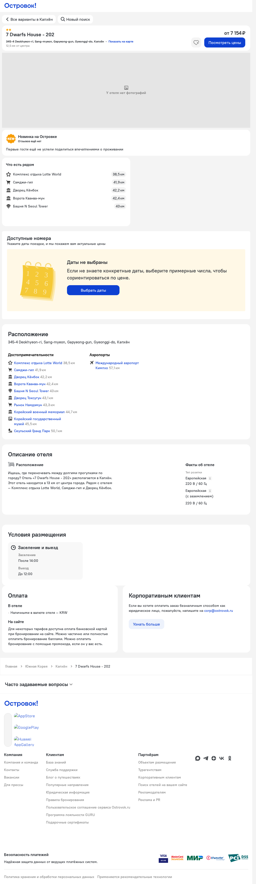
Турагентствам (150, 770)
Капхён (61, 666)
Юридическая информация (68, 792)
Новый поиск (78, 19)
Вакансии (11, 777)
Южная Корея (36, 666)
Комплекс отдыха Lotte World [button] (38, 363)
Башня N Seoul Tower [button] (31, 391)
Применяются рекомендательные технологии (134, 877)
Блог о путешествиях (63, 777)
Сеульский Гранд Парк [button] (32, 431)
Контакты (11, 770)
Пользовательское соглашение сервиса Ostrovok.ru (88, 807)
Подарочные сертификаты (67, 822)
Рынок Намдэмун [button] (28, 405)
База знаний (56, 762)
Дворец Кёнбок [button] (26, 377)
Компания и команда (21, 762)
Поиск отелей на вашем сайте (162, 785)
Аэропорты (100, 354)
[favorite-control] (196, 42)
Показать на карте (120, 41)
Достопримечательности (31, 354)
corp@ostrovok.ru (218, 610)
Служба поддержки (62, 770)
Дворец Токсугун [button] (27, 398)
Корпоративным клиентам (159, 777)
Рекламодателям (152, 792)
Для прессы (13, 785)
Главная (11, 666)
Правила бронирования (65, 800)
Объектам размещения (157, 762)
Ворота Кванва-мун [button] (30, 384)
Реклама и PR (149, 800)
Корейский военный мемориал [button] (39, 412)
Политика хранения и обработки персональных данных (49, 877)
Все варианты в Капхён (31, 19)
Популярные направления (67, 785)
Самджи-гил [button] (24, 370)
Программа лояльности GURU (70, 815)
